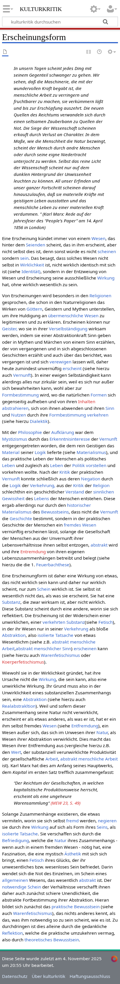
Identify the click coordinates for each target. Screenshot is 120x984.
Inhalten (86, 401)
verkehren (97, 415)
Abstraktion (14, 635)
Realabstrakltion (19, 706)
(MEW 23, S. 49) (65, 803)
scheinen (107, 251)
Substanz (11, 602)
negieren (107, 820)
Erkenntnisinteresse (70, 439)
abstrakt (99, 545)
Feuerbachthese (52, 564)
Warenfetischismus (60, 655)
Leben (8, 465)
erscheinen (85, 648)
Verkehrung (76, 629)
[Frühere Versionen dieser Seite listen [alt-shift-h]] (99, 52)
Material (11, 452)
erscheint (72, 368)
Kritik (64, 472)
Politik (78, 465)
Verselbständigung (68, 328)
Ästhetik (72, 854)
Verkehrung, (42, 485)
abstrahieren (15, 408)
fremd (72, 820)
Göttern (34, 309)
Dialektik (39, 421)
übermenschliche (65, 315)
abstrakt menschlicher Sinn (43, 648)
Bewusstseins (55, 512)
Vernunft (22, 375)
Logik (40, 452)
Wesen (98, 238)
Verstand (75, 492)
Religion (101, 485)
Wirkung (105, 278)
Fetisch (105, 622)
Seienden (35, 245)
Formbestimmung (20, 395)
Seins (102, 827)
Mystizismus (14, 439)
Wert (16, 752)
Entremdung (33, 551)
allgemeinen (15, 880)
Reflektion (12, 933)
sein (24, 258)
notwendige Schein (21, 887)
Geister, (9, 328)
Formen (99, 395)
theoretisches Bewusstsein (51, 939)
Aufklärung (62, 432)
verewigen (60, 362)
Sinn (109, 408)
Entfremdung (84, 726)
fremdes (72, 525)
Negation (90, 479)
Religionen (100, 295)
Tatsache (64, 635)
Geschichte (21, 518)
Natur (102, 732)
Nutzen (18, 415)
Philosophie (30, 432)
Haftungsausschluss (90, 976)
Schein (43, 589)
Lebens (41, 498)
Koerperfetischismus (23, 662)
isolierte (46, 635)
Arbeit (51, 759)
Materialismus (91, 452)
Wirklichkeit (32, 265)
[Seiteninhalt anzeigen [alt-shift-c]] (5, 52)
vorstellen (96, 465)
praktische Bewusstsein (76, 906)
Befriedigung (15, 840)
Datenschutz (14, 976)
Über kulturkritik (48, 976)
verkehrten (54, 622)
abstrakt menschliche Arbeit (89, 759)
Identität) (31, 271)
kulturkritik (41, 8)
